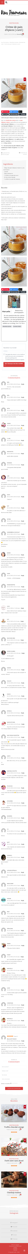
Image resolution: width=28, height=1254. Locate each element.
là (5, 130)
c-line (8, 438)
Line (8, 476)
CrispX (9, 423)
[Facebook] (4, 334)
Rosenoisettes (11, 584)
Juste (8, 573)
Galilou (9, 681)
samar (8, 552)
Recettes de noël (14, 23)
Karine (9, 667)
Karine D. (9, 855)
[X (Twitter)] (9, 334)
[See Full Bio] (24, 323)
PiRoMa (9, 898)
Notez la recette (5, 1083)
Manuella (19, 34)
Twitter (14, 1235)
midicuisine (10, 883)
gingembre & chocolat (13, 532)
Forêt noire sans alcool (14, 1160)
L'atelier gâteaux (12, 870)
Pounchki (10, 786)
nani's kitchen (11, 722)
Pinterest (14, 1239)
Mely (8, 911)
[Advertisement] (14, 62)
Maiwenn (9, 816)
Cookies (15, 1247)
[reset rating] (10, 1083)
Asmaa (8, 943)
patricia (9, 711)
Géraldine (10, 928)
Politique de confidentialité (15, 1246)
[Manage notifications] (24, 1250)
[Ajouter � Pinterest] (25, 79)
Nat (8, 506)
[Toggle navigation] (2, 2)
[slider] (14, 1132)
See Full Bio (20, 323)
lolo (8, 606)
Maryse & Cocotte (12, 771)
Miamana (9, 462)
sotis (8, 408)
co (7, 829)
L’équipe (15, 1250)
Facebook (14, 1231)
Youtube (14, 1226)
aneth (8, 756)
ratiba (9, 519)
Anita (8, 494)
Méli (8, 382)
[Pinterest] (19, 334)
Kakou (9, 694)
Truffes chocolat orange (14, 1127)
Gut (8, 619)
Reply (22, 384)
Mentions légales (15, 1244)
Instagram (14, 1222)
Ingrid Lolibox (11, 651)
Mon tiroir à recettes (13, 735)
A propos (15, 1248)
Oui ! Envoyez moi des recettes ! (14, 364)
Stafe (18, 1252)
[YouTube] (23, 334)
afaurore (10, 801)
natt (8, 842)
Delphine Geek (11, 638)
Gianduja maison (14, 1192)
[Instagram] (14, 334)
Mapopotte (10, 451)
